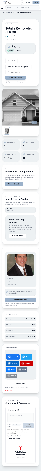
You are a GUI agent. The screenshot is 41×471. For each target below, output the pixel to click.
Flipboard (28, 363)
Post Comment (28, 425)
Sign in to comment (14, 438)
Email (24, 370)
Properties (10, 12)
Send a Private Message (20, 299)
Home (3, 12)
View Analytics (20, 383)
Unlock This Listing (14, 184)
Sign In (28, 2)
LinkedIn (14, 363)
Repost (13, 375)
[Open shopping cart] (22, 2)
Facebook (15, 357)
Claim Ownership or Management (18, 67)
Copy (13, 370)
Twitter (28, 357)
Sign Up (36, 2)
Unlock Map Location (17, 235)
